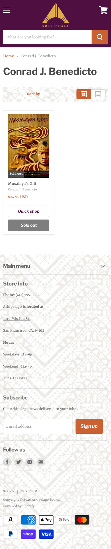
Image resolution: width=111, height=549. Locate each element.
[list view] (98, 94)
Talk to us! (29, 492)
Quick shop (28, 211)
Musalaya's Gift (22, 183)
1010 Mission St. (16, 319)
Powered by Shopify (19, 506)
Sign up (89, 426)
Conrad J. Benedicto (22, 189)
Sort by (33, 94)
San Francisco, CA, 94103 (23, 331)
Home (8, 56)
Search (8, 492)
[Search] (100, 37)
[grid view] (83, 94)
